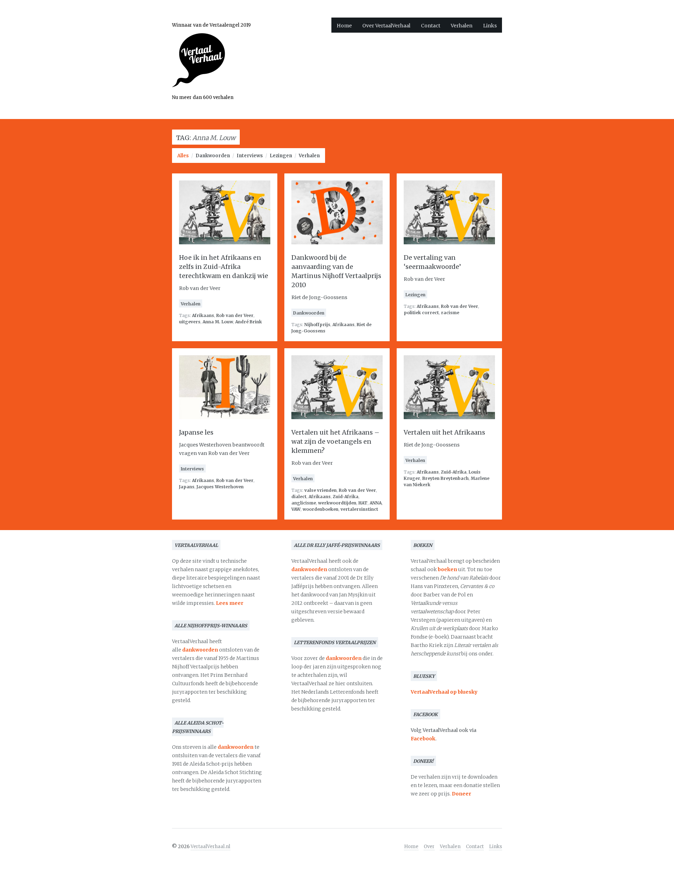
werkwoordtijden (337, 503)
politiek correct (421, 312)
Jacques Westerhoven (220, 486)
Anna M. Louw (218, 321)
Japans (186, 486)
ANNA (376, 503)
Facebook (423, 738)
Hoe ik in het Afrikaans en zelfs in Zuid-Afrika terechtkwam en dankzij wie (223, 266)
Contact (430, 25)
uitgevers (189, 321)
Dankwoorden (213, 156)
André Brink (248, 321)
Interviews (250, 156)
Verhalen (462, 25)
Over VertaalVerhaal (386, 25)
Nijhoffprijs (317, 324)
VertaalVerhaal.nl (210, 847)
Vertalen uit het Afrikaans (444, 432)
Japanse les (196, 432)
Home (344, 25)
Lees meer (229, 603)
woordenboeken (320, 509)
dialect (298, 496)
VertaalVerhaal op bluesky (444, 692)
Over (429, 847)
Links (490, 25)
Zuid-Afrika (345, 496)
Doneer (461, 794)
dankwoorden (200, 650)
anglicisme (303, 503)
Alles (183, 156)
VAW (295, 509)
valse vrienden (320, 490)
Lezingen (281, 156)
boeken (447, 569)
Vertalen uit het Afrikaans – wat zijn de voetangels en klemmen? (335, 441)
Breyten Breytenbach (445, 478)
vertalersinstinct (359, 509)
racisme (450, 312)
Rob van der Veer (234, 315)
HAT (363, 503)
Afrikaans (203, 315)
